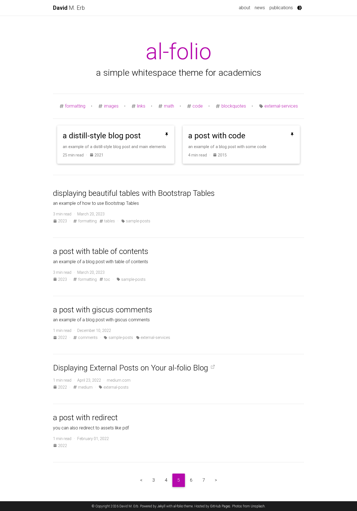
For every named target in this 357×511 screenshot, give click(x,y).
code (197, 106)
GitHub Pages (220, 506)
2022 (62, 337)
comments (87, 337)
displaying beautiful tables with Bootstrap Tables (134, 193)
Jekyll (161, 506)
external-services (281, 106)
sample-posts (137, 221)
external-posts (116, 387)
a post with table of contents (100, 251)
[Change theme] (299, 7)
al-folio (178, 506)
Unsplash (258, 506)
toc (106, 279)
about (244, 7)
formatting (75, 106)
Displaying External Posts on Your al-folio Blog (130, 367)
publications (281, 7)
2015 (222, 155)
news (260, 7)
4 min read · (200, 155)
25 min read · (76, 155)
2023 (62, 221)
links (141, 106)
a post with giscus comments (102, 309)
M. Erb (69, 7)
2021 (98, 155)
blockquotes (233, 106)
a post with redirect (85, 417)
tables (109, 221)
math (169, 106)
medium (84, 387)
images (111, 106)
